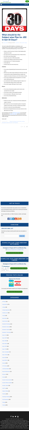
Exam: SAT (4, 349)
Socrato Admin (5, 42)
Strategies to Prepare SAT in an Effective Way (14, 264)
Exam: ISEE (4, 340)
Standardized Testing (5, 122)
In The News (4, 365)
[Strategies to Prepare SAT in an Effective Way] (5, 268)
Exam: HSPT (4, 337)
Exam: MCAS (4, 343)
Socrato (3, 377)
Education (11, 121)
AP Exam (4, 301)
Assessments (4, 304)
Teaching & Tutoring (6, 396)
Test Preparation (15, 122)
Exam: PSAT (4, 346)
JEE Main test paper (16, 112)
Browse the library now (14, 292)
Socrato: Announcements (7, 379)
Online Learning (21, 121)
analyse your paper (13, 114)
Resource (4, 374)
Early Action (4, 318)
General (3, 363)
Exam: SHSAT (4, 354)
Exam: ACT (4, 335)
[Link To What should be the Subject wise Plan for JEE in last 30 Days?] (14, 20)
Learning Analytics (5, 368)
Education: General (5, 326)
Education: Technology (6, 332)
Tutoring (25, 42)
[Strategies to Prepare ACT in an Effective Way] (14, 249)
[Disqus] (14, 147)
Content (3, 315)
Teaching (4, 393)
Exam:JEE (22, 42)
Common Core (5, 312)
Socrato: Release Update (7, 382)
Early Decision (5, 321)
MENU (26, 4)
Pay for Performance (6, 371)
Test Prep (10, 122)
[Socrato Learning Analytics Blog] (1, 4)
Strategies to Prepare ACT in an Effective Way (14, 248)
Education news (16, 121)
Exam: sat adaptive (5, 351)
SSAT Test (4, 388)
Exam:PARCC (4, 360)
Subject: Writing (5, 391)
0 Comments (17, 42)
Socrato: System (5, 385)
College (3, 307)
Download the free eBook (15, 253)
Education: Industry (5, 329)
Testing (3, 402)
